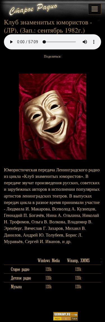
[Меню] (94, 9)
